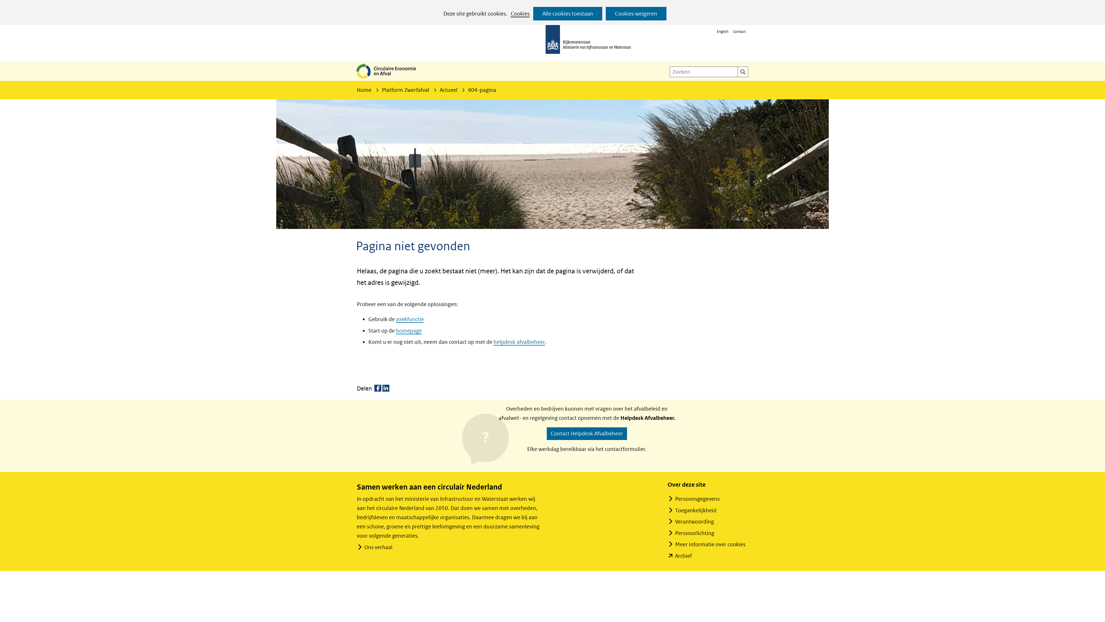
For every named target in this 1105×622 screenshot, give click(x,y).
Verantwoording (694, 521)
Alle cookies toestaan (567, 13)
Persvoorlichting (694, 533)
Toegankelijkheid (696, 510)
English (722, 31)
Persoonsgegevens (697, 499)
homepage (409, 330)
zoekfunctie (410, 319)
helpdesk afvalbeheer (519, 342)
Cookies (520, 13)
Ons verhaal (378, 547)
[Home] (390, 79)
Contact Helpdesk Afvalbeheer (587, 433)
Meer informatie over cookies (710, 544)
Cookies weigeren (636, 13)
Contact (739, 31)
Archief (683, 556)
